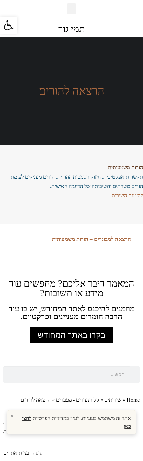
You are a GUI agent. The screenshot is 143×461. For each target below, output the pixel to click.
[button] (71, 8)
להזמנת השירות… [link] (124, 195)
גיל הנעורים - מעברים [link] (77, 400)
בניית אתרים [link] (16, 453)
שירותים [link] (112, 400)
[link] (8, 25)
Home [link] (133, 400)
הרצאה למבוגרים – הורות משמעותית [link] (91, 239)
